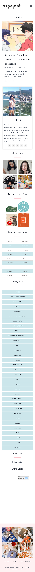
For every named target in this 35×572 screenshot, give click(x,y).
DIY (17, 345)
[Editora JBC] (11, 220)
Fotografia (17, 365)
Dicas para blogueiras (17, 335)
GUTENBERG (10, 267)
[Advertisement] (17, 499)
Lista (18, 379)
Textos (17, 442)
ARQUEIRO (25, 241)
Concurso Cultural (18, 316)
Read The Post (10, 81)
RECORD (25, 258)
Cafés (17, 306)
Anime (15, 67)
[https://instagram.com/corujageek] (9, 145)
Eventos (17, 355)
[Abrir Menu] (31, 6)
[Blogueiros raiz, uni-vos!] (11, 479)
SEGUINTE (9, 254)
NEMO (9, 246)
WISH (25, 254)
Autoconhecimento (17, 297)
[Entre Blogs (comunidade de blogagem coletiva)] (23, 478)
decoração (17, 321)
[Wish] (23, 206)
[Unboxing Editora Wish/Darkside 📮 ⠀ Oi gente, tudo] (10, 535)
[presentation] (17, 36)
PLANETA (25, 267)
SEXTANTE (9, 271)
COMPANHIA (25, 275)
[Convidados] (25, 182)
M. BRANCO (10, 275)
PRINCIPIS (10, 258)
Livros (17, 384)
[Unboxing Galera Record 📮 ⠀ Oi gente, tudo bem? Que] (25, 550)
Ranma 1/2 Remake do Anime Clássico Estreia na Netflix (17, 59)
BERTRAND (25, 246)
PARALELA (25, 250)
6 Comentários (23, 67)
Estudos (17, 350)
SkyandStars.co (17, 569)
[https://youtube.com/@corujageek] (17, 145)
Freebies (17, 369)
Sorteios (17, 428)
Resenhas (17, 418)
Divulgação (17, 340)
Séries (17, 423)
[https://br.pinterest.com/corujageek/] (25, 145)
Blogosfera (17, 301)
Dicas (17, 331)
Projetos (17, 403)
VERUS (25, 262)
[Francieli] (10, 182)
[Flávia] (10, 167)
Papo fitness (17, 399)
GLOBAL (25, 271)
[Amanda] (25, 167)
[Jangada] (23, 220)
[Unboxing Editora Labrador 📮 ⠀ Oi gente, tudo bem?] (25, 535)
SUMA (9, 250)
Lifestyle (17, 374)
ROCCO (10, 241)
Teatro (17, 437)
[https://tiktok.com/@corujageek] (13, 145)
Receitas (17, 413)
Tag (17, 433)
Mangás (18, 389)
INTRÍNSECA (10, 262)
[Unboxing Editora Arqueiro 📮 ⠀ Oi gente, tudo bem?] (10, 550)
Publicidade (17, 408)
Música (17, 394)
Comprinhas (17, 311)
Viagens (17, 447)
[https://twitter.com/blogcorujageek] (21, 145)
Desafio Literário (17, 326)
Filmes (17, 360)
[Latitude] (11, 209)
